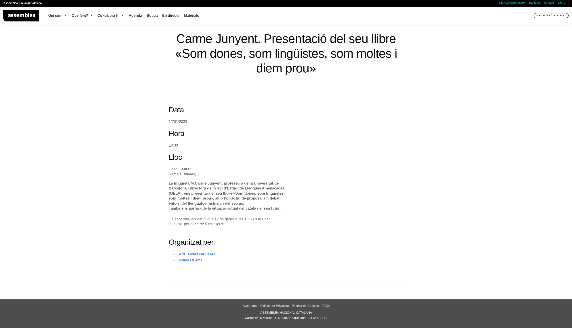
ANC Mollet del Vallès (197, 254)
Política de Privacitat (274, 305)
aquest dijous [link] (202, 219)
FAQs (561, 3)
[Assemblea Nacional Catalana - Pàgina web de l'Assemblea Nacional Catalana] (21, 16)
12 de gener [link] (224, 219)
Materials (191, 15)
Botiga (152, 15)
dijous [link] (218, 224)
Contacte (535, 3)
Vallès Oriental (191, 260)
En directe (170, 15)
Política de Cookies (305, 305)
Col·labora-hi (108, 15)
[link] (202, 219)
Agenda (135, 15)
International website (512, 3)
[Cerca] (530, 16)
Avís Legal (250, 305)
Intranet (549, 3)
